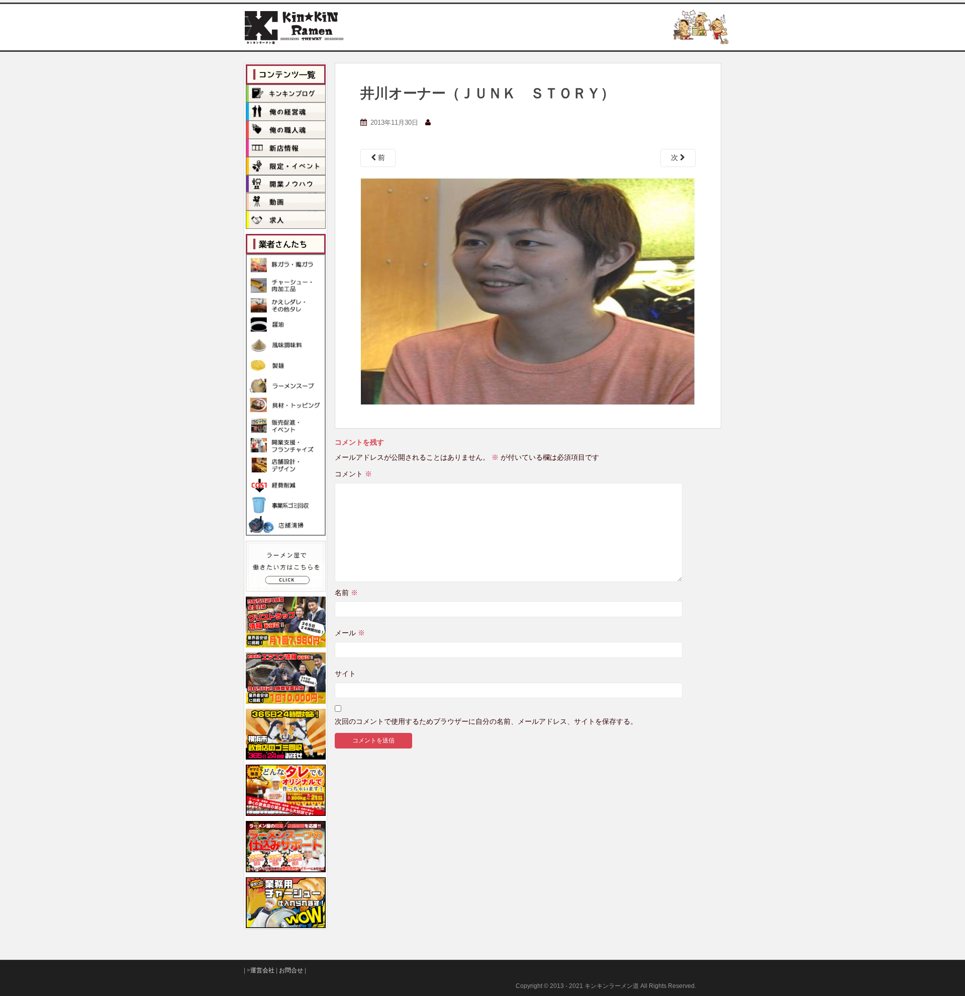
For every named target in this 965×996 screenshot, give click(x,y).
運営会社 (262, 970)
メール (350, 633)
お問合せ (291, 970)
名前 (346, 593)
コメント (353, 474)
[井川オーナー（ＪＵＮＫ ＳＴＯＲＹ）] (528, 291)
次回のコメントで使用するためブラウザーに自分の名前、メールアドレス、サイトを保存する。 (486, 721)
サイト (345, 674)
